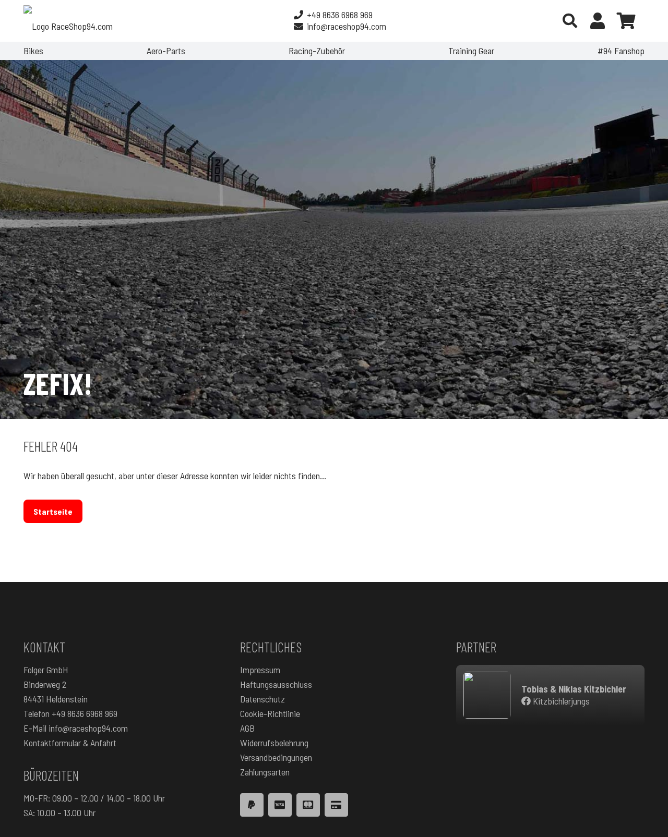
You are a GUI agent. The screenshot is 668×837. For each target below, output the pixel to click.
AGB (247, 728)
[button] (570, 21)
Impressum (260, 669)
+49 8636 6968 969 (84, 713)
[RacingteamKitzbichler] (486, 695)
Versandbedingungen (276, 757)
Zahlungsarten (265, 772)
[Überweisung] (336, 805)
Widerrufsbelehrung (274, 742)
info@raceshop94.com (88, 728)
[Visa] (280, 805)
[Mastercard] (308, 805)
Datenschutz (262, 699)
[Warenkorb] (626, 21)
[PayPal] (252, 805)
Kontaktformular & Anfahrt (69, 742)
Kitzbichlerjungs (560, 701)
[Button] (597, 21)
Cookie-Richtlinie (270, 713)
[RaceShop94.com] (68, 21)
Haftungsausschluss (276, 684)
